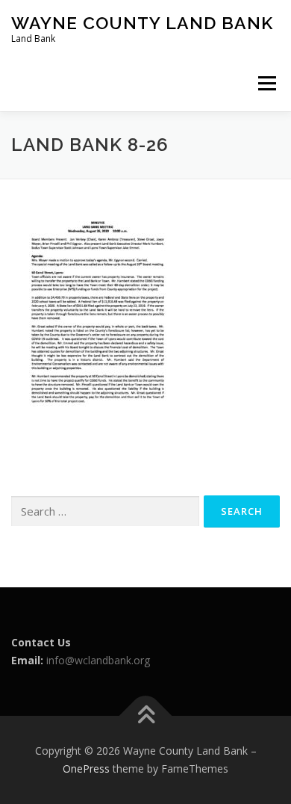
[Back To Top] (145, 716)
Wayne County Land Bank (142, 23)
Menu (267, 83)
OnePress (86, 768)
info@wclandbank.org (98, 660)
